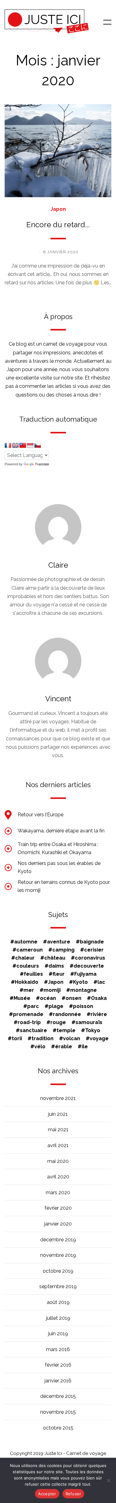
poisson (83, 1006)
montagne (83, 990)
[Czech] (37, 446)
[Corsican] (8, 446)
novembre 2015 (58, 1412)
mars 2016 (58, 1349)
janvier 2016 (58, 1381)
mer (29, 990)
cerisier (94, 949)
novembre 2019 (58, 1255)
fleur (59, 974)
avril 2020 (58, 1177)
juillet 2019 (58, 1318)
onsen (73, 998)
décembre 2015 (58, 1396)
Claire (58, 565)
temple (66, 1030)
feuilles (33, 974)
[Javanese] (30, 446)
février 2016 (58, 1365)
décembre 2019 (58, 1240)
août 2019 (58, 1302)
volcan (71, 1038)
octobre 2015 (58, 1428)
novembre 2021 (58, 1098)
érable (63, 1046)
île (85, 1046)
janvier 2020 (58, 1224)
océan (48, 998)
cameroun (29, 949)
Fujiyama (85, 974)
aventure (58, 941)
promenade (28, 1014)
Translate (42, 464)
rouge (58, 1022)
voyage (99, 1038)
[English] (15, 446)
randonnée (67, 1014)
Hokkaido (26, 982)
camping (63, 949)
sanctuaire (33, 1030)
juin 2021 (58, 1114)
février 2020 (58, 1208)
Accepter (47, 1493)
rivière (99, 1014)
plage (56, 1006)
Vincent (58, 698)
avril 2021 (58, 1145)
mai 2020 (58, 1161)
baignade (92, 941)
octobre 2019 (58, 1271)
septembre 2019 (58, 1286)
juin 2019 (58, 1334)
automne (25, 941)
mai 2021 (58, 1130)
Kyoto (80, 982)
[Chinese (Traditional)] (22, 446)
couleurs (27, 966)
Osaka (99, 998)
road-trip (29, 1022)
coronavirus (90, 957)
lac (101, 982)
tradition (43, 1038)
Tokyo (92, 1030)
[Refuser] (108, 1480)
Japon (58, 209)
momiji (52, 990)
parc (33, 1006)
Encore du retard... (58, 224)
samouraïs (88, 1022)
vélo (39, 1046)
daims (56, 966)
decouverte (89, 966)
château (54, 957)
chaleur (25, 957)
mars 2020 (58, 1192)
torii (17, 1038)
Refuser (73, 1493)
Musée (22, 998)
